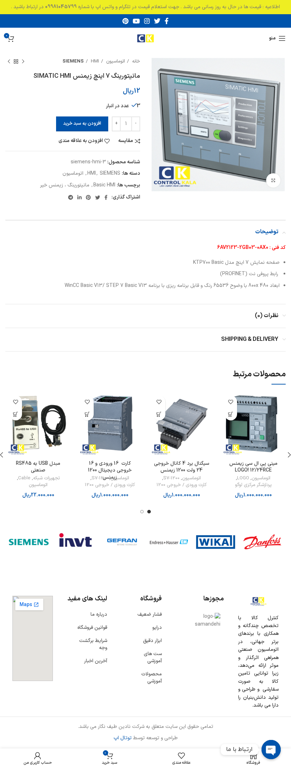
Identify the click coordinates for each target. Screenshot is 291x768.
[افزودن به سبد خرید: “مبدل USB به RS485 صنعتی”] (16, 414)
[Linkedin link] (79, 197)
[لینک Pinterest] (125, 21)
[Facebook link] (167, 21)
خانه (135, 61)
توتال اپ (123, 738)
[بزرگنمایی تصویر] (273, 180)
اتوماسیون (115, 61)
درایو (157, 627)
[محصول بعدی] (8, 61)
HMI (94, 61)
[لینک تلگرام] (70, 197)
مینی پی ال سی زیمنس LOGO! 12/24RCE (253, 467)
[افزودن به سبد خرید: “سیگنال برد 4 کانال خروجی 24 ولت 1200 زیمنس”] (159, 414)
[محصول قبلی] (23, 61)
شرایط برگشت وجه (93, 644)
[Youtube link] (136, 21)
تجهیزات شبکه (46, 478)
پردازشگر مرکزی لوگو (253, 485)
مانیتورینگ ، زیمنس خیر (64, 185)
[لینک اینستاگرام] (147, 21)
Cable (24, 478)
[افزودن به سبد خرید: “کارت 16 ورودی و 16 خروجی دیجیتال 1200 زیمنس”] (87, 414)
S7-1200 (171, 478)
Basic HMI (104, 185)
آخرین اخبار (95, 661)
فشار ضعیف (149, 614)
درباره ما (98, 614)
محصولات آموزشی (151, 677)
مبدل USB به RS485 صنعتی (38, 467)
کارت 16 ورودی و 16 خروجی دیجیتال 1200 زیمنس (110, 470)
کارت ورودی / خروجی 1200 (182, 485)
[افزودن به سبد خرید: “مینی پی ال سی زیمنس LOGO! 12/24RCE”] (231, 414)
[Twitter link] (157, 21)
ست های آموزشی (153, 657)
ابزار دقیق (152, 640)
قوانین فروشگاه (92, 627)
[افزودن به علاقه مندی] (231, 402)
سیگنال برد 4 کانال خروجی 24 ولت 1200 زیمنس (181, 467)
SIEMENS (73, 61)
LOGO (243, 478)
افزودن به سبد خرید (82, 123)
